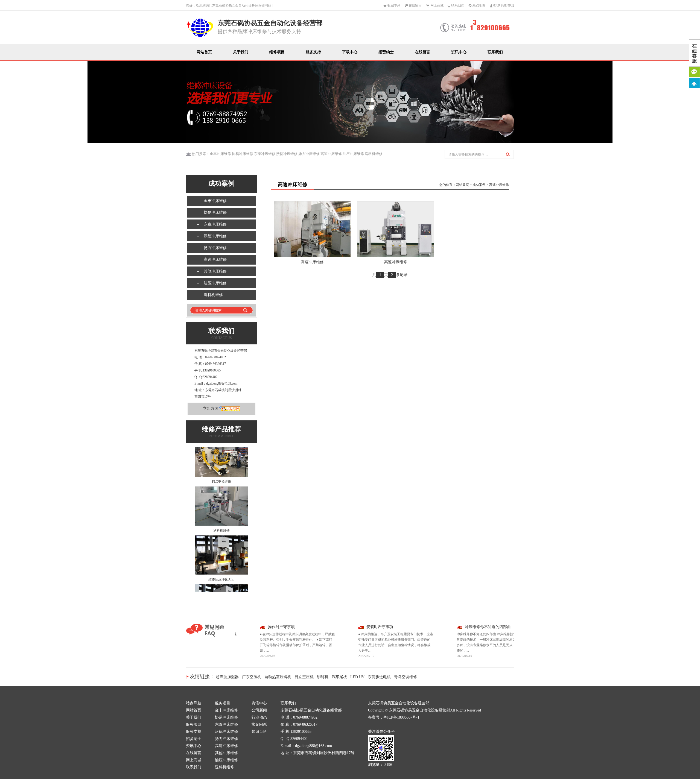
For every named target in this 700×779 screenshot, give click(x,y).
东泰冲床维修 (215, 224)
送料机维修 (213, 295)
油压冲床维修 (215, 283)
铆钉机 (322, 677)
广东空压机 (251, 677)
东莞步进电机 (379, 677)
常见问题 (259, 724)
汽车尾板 (339, 677)
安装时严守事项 (364, 627)
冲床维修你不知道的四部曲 (472, 627)
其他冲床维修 (215, 271)
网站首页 (204, 52)
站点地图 (479, 5)
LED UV (357, 677)
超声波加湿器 (227, 677)
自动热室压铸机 (277, 677)
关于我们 (240, 52)
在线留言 (415, 5)
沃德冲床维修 (215, 236)
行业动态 (259, 717)
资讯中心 (458, 52)
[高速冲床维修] (312, 229)
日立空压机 (304, 677)
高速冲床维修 (215, 259)
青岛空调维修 (405, 677)
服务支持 (313, 52)
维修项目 (277, 52)
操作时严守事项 (265, 627)
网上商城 (437, 5)
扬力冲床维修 (215, 248)
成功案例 (479, 185)
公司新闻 (259, 710)
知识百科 (259, 732)
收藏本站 (394, 5)
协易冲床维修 (215, 212)
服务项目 (193, 724)
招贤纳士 (386, 52)
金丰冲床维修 (215, 201)
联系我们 (457, 5)
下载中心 (349, 52)
